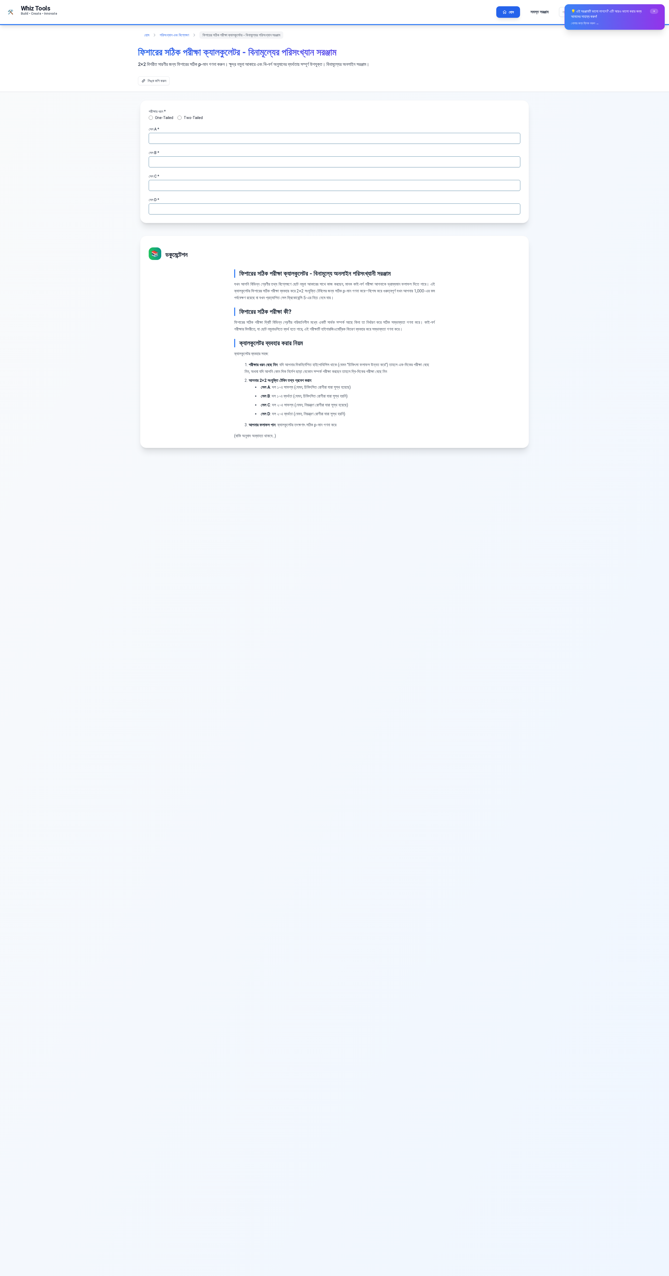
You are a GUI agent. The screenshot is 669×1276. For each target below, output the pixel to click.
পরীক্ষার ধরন (157, 111)
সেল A (154, 129)
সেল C (154, 176)
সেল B (154, 153)
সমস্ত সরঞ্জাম (539, 11)
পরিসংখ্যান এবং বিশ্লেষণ (174, 35)
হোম (146, 35)
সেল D (154, 200)
